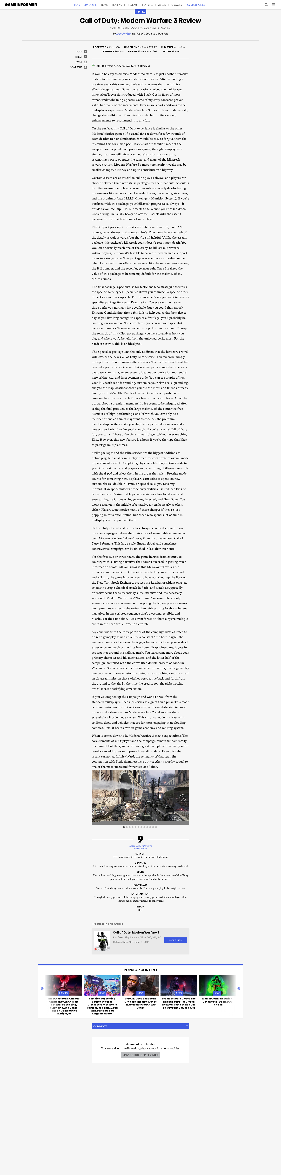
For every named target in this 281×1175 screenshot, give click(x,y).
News (104, 4)
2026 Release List (197, 4)
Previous (42, 989)
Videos (162, 4)
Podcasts (176, 4)
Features (147, 4)
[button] (186, 772)
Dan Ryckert (123, 34)
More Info (175, 940)
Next (239, 989)
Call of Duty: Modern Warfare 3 (136, 932)
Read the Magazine (85, 4)
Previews (132, 4)
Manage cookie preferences (141, 1055)
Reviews (117, 4)
